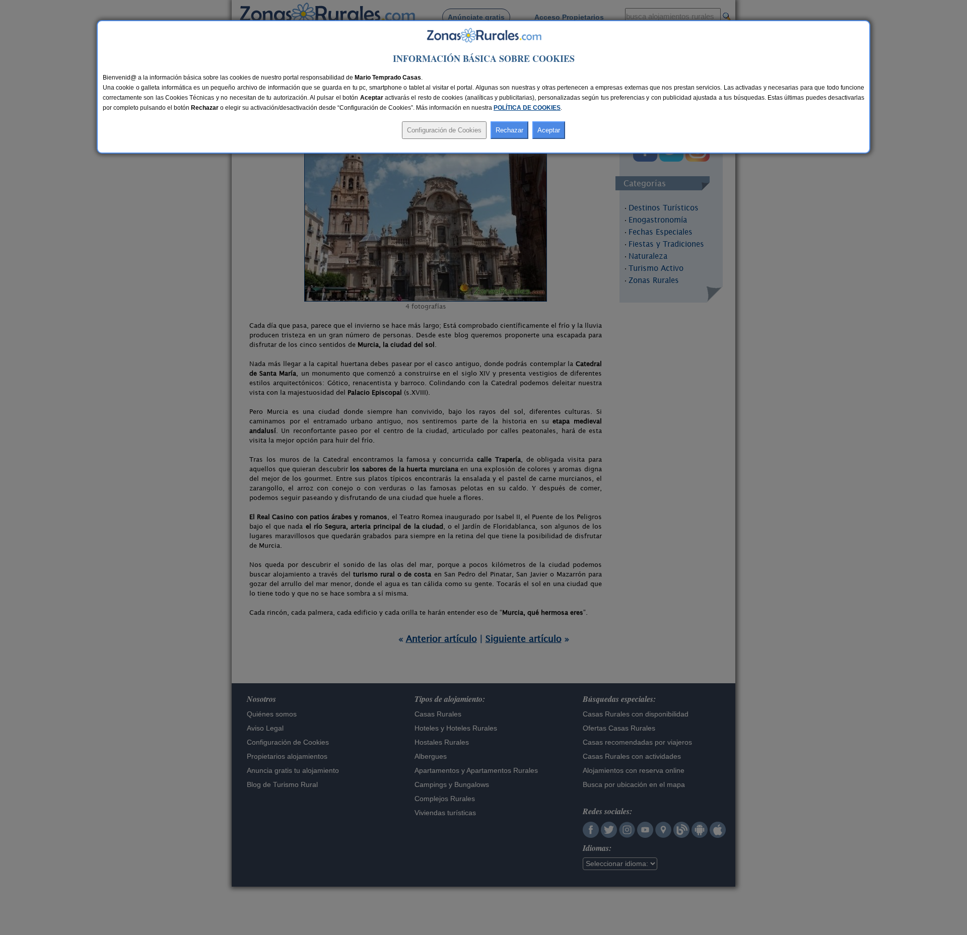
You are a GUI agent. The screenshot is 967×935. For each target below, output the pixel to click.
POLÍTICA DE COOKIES (527, 107)
